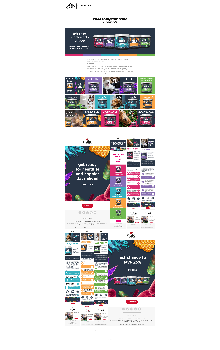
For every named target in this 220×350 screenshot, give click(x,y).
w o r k (140, 6)
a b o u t (146, 6)
